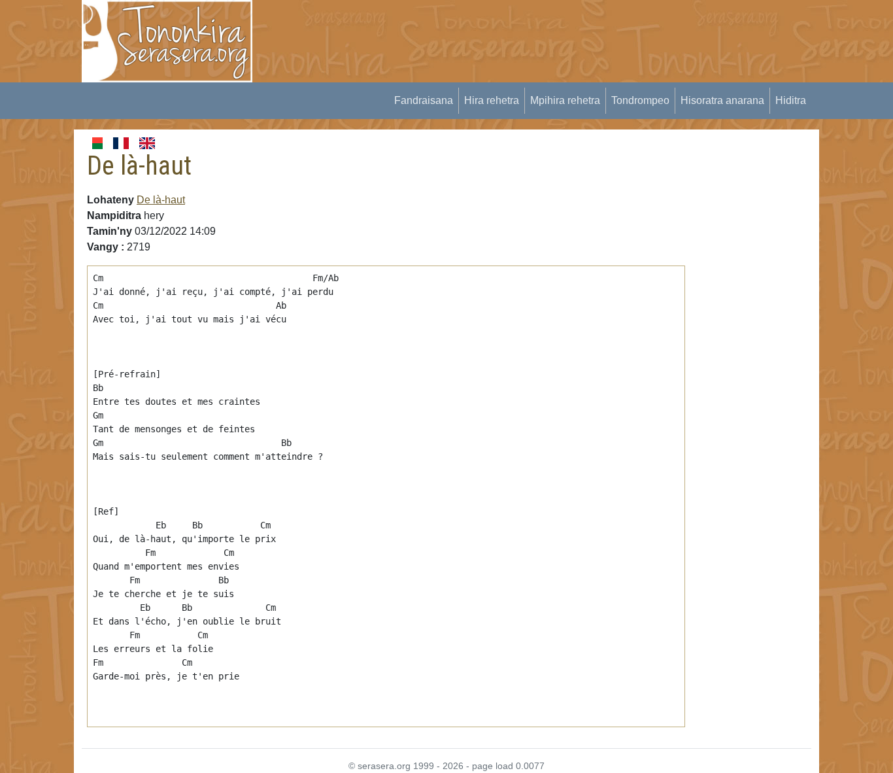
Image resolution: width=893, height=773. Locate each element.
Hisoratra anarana (722, 100)
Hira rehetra (491, 100)
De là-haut (161, 199)
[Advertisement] (506, 29)
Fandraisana (423, 100)
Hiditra (790, 100)
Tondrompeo (640, 100)
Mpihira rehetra (565, 100)
